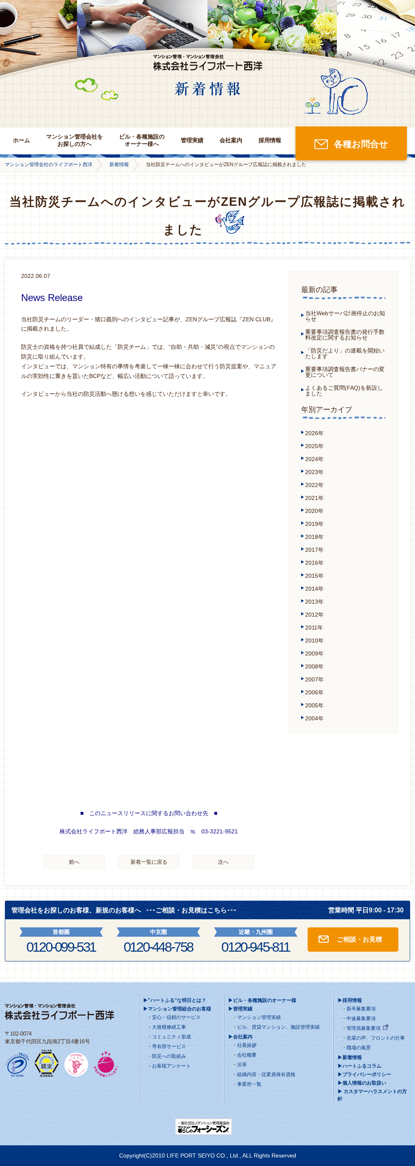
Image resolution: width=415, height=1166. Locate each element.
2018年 (314, 537)
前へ (74, 862)
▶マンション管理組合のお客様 (177, 1009)
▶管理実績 (240, 1009)
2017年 (314, 550)
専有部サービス (169, 1046)
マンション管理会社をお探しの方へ (74, 140)
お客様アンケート (171, 1066)
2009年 (314, 653)
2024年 (314, 459)
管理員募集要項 (364, 1028)
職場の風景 (359, 1048)
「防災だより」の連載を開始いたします (345, 353)
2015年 (314, 575)
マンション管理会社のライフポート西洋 (48, 164)
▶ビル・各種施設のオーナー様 (262, 1000)
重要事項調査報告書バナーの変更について (345, 372)
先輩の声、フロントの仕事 (376, 1038)
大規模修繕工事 (169, 1027)
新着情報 (119, 164)
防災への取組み (169, 1056)
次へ (223, 862)
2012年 (314, 614)
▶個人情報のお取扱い (362, 1083)
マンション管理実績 (259, 1017)
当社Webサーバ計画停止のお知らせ (345, 316)
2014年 (314, 588)
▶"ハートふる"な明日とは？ (174, 1000)
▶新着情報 (350, 1057)
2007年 (314, 679)
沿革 (242, 1065)
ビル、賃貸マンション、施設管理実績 (278, 1027)
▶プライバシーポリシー (364, 1074)
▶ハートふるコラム (359, 1066)
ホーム (21, 140)
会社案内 (231, 140)
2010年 (314, 640)
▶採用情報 (350, 1000)
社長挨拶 (247, 1045)
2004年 (314, 718)
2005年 (314, 705)
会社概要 (247, 1055)
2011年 (314, 627)
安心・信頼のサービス (176, 1017)
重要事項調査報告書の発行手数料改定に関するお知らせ (345, 335)
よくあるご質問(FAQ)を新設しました (344, 390)
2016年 (314, 563)
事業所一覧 (249, 1084)
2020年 (314, 511)
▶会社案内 (240, 1037)
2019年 (314, 524)
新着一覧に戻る (148, 862)
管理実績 (192, 140)
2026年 (314, 433)
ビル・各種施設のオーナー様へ (142, 140)
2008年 (314, 666)
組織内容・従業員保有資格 (266, 1074)
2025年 (314, 446)
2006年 (314, 692)
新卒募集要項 (361, 1009)
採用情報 (270, 140)
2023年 (314, 472)
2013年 (314, 601)
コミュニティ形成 (171, 1037)
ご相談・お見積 (359, 939)
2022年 (314, 485)
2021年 (314, 498)
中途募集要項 (361, 1018)
